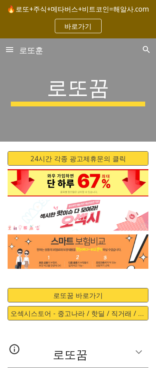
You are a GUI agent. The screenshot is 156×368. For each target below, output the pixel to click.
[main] (78, 90)
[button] (9, 49)
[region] (78, 19)
